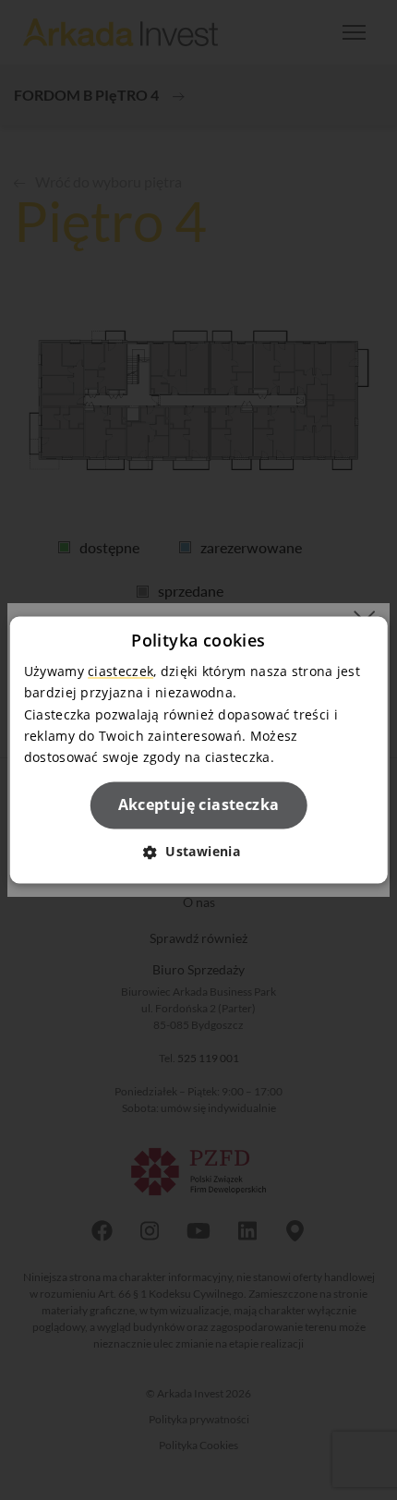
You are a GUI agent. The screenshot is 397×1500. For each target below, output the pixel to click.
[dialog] (199, 749)
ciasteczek (120, 672)
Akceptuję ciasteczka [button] (199, 804)
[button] (198, 852)
